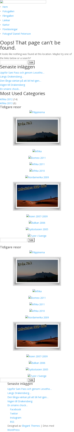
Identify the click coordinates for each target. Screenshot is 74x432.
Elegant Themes (31, 425)
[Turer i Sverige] (37, 235)
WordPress (13, 429)
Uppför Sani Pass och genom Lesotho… (22, 72)
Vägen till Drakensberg (12, 84)
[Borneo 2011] (37, 157)
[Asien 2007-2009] (37, 216)
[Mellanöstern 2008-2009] (37, 209)
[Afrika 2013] (37, 112)
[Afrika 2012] (37, 151)
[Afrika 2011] (37, 164)
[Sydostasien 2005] (37, 229)
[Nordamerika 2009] (37, 177)
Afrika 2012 (6, 99)
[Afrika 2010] (37, 170)
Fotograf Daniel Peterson (16, 33)
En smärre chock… (10, 89)
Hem (5, 6)
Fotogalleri (8, 11)
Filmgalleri (8, 15)
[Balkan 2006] (37, 222)
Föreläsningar (10, 29)
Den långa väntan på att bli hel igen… (20, 80)
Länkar (6, 20)
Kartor (5, 24)
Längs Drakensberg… (12, 76)
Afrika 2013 (6, 103)
